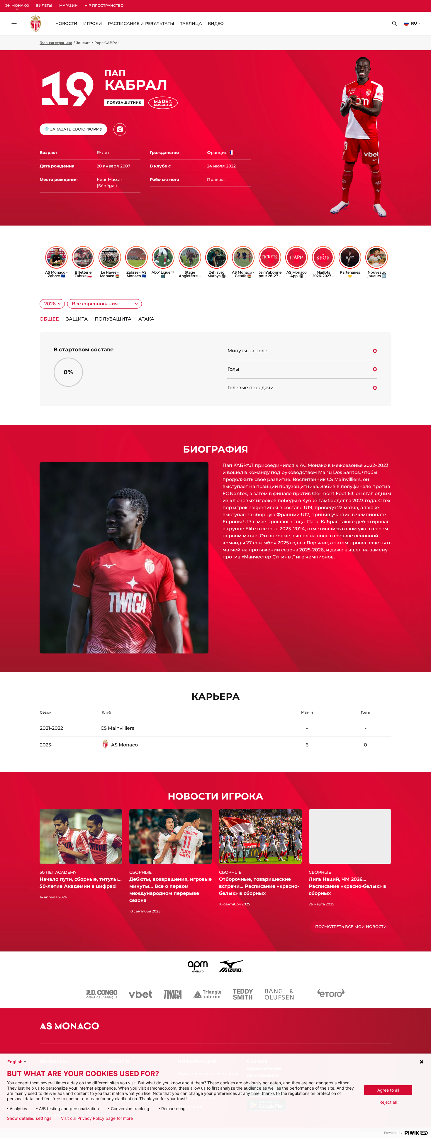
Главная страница (56, 42)
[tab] (49, 320)
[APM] (198, 966)
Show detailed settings (29, 1118)
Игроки (92, 23)
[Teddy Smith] (243, 994)
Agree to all (388, 1090)
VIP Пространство (104, 5)
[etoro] (331, 994)
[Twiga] (172, 994)
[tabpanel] (215, 369)
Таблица (191, 23)
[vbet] (140, 994)
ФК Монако (17, 5)
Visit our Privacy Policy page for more (97, 1118)
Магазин (68, 5)
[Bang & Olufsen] (279, 994)
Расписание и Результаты (141, 23)
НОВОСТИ (66, 23)
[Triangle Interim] (207, 994)
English (15, 1061)
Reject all (388, 1102)
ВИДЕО (216, 23)
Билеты (44, 5)
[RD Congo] (101, 994)
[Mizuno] (231, 966)
